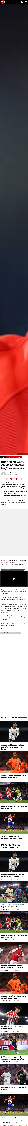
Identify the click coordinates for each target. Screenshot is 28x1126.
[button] (22, 2)
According (4, 560)
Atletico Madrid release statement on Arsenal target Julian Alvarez (12, 839)
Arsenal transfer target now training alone (11, 1027)
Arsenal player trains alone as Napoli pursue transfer (12, 906)
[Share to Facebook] (7, 479)
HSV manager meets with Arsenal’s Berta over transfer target (12, 1059)
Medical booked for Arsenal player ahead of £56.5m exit (12, 966)
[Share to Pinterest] (20, 479)
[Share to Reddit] (17, 479)
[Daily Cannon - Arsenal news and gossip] (3, 2)
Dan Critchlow (6, 879)
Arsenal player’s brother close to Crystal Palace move (13, 777)
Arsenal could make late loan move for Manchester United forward (12, 747)
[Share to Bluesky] (11, 479)
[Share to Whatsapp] (14, 479)
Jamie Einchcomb (11, 472)
